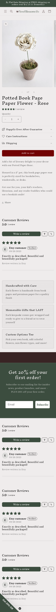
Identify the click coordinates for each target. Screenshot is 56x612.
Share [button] (8, 202)
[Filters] (44, 234)
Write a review (21, 234)
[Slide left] (22, 92)
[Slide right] (34, 92)
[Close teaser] (19, 608)
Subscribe (42, 404)
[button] (5, 11)
